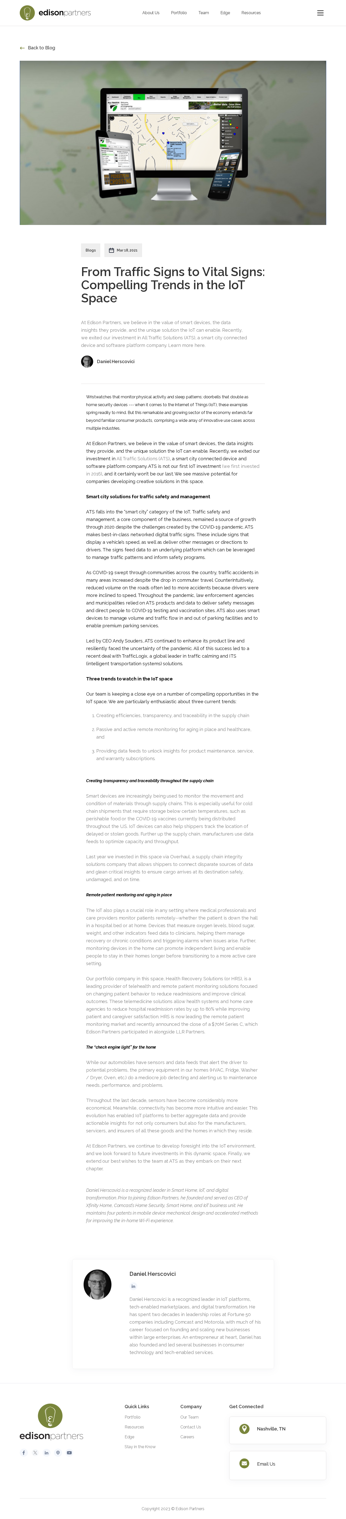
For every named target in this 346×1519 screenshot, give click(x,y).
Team (203, 12)
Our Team (189, 1417)
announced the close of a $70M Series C (199, 1024)
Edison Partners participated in (119, 1031)
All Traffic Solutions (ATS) (143, 458)
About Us (151, 12)
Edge (225, 12)
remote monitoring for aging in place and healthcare (193, 729)
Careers (187, 1436)
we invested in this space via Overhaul (148, 856)
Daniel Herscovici (103, 1190)
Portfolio (179, 12)
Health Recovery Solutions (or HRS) (204, 978)
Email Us (266, 1464)
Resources (251, 12)
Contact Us (190, 1427)
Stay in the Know (140, 1446)
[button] (320, 13)
